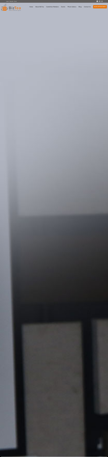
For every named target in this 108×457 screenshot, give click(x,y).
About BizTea (39, 7)
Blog (80, 7)
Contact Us (87, 7)
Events (63, 7)
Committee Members (52, 7)
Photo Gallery (72, 7)
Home (31, 7)
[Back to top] (105, 453)
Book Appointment (100, 6)
